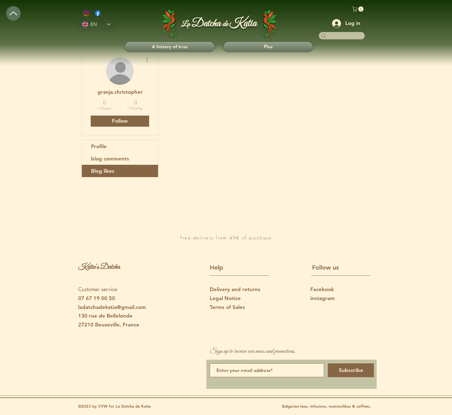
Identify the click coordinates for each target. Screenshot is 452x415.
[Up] (13, 13)
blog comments (110, 159)
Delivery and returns (235, 289)
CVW (103, 406)
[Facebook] (97, 13)
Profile (99, 146)
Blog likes (102, 171)
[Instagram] (86, 13)
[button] (358, 9)
